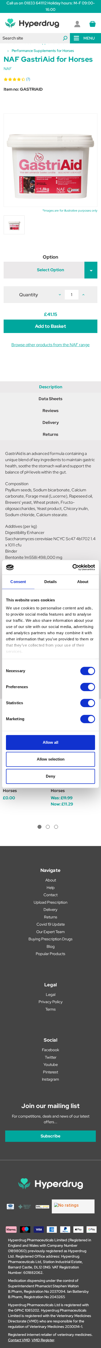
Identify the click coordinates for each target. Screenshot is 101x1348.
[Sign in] (77, 24)
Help (51, 887)
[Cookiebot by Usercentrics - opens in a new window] (72, 567)
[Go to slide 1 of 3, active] (39, 827)
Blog (51, 946)
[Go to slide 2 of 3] (48, 827)
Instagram (50, 1079)
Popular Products (50, 953)
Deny (50, 776)
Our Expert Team (50, 931)
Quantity (28, 295)
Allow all (50, 742)
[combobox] (35, 38)
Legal (50, 994)
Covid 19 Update (51, 924)
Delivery (50, 422)
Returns (50, 434)
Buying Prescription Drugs (50, 939)
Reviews (50, 410)
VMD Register (43, 1340)
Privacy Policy (51, 1001)
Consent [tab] (18, 581)
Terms (50, 1009)
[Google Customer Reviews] (73, 1206)
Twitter (50, 1057)
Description (50, 387)
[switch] (87, 687)
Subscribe (50, 1136)
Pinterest (50, 1072)
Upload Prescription (50, 902)
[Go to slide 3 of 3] (56, 827)
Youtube (51, 1064)
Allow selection (50, 759)
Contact (50, 894)
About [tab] (83, 581)
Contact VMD (19, 1340)
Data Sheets (50, 398)
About (50, 880)
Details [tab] (50, 581)
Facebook (50, 1049)
